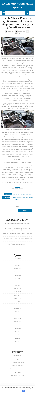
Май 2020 (17, 338)
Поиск (17, 206)
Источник (17, 187)
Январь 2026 (17, 272)
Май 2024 (17, 305)
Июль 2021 (17, 331)
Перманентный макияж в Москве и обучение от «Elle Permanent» (17, 224)
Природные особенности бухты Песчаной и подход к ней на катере (17, 239)
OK (23, 391)
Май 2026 (17, 265)
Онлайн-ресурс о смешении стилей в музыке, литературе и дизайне (17, 234)
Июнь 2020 (17, 335)
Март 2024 (17, 311)
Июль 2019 (17, 341)
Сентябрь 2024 (17, 298)
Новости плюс (17, 372)
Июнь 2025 (17, 278)
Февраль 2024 (17, 315)
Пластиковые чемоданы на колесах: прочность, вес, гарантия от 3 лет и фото (17, 229)
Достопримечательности (17, 362)
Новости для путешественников (17, 369)
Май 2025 (17, 282)
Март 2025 (17, 285)
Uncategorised (17, 355)
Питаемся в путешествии (17, 375)
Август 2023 (17, 325)
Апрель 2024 (17, 308)
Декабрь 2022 (17, 328)
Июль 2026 (17, 262)
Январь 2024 (17, 318)
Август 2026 (17, 258)
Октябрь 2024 (17, 295)
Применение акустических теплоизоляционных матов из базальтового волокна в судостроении (17, 243)
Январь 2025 (17, 288)
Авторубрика (17, 359)
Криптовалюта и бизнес (17, 365)
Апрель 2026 (17, 268)
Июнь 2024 (17, 302)
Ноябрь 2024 (17, 292)
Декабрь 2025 (17, 275)
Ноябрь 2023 (17, 321)
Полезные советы (17, 379)
